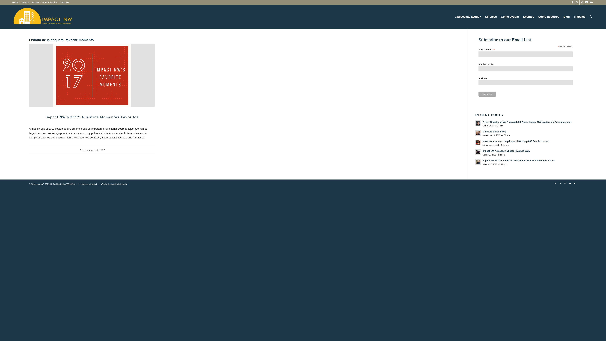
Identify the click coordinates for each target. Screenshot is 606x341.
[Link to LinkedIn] (591, 2)
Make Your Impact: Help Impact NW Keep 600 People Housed (515, 141)
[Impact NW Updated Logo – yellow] (42, 17)
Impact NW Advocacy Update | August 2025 (506, 151)
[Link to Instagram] (582, 2)
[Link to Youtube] (586, 2)
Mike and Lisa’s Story (494, 131)
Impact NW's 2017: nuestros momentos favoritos (92, 117)
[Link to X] (577, 2)
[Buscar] (591, 17)
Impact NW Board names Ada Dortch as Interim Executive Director (518, 160)
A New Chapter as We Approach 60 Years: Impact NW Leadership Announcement (526, 122)
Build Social (122, 184)
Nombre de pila (485, 64)
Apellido (482, 78)
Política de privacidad (88, 184)
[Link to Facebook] (572, 2)
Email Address (486, 49)
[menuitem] (16, 2)
